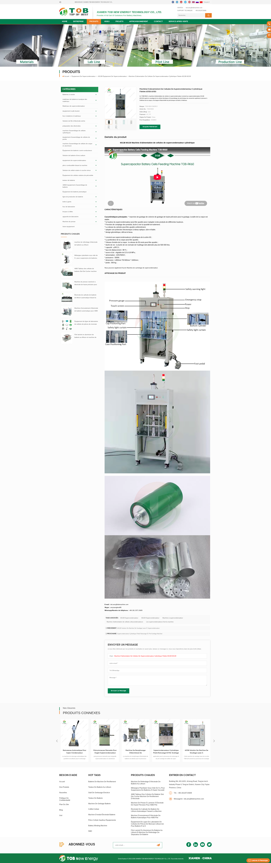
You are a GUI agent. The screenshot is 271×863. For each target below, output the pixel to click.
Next (214, 740)
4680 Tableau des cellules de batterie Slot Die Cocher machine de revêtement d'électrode (85, 270)
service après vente (178, 21)
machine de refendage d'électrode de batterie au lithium (85, 243)
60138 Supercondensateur (129, 618)
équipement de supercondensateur (84, 76)
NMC (90, 831)
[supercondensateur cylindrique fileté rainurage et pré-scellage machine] (112, 733)
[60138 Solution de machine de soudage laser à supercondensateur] (143, 733)
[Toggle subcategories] (96, 94)
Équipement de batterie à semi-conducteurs (77, 150)
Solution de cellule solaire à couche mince (77, 170)
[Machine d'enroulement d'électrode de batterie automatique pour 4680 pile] (67, 311)
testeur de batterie (69, 180)
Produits (93, 21)
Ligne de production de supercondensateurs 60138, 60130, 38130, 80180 (173, 752)
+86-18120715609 (200, 10)
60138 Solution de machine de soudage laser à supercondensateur (138, 628)
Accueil (66, 76)
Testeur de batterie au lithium (99, 787)
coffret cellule (93, 809)
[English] (193, 2)
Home (64, 21)
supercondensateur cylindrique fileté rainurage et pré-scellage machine (139, 633)
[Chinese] (201, 2)
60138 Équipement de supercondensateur (112, 76)
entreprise (78, 21)
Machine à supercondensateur (172, 618)
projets (119, 21)
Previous (57, 740)
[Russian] (197, 2)
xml (60, 815)
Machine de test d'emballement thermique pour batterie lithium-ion (204, 752)
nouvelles (63, 792)
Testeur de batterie (95, 798)
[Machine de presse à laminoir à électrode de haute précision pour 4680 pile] (67, 285)
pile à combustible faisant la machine (75, 165)
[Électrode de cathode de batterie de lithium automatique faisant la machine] (67, 298)
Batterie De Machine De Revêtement (102, 781)
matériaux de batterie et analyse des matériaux (75, 100)
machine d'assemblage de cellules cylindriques (74, 132)
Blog (61, 810)
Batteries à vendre (69, 94)
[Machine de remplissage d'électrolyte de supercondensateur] (82, 733)
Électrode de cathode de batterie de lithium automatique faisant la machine (85, 296)
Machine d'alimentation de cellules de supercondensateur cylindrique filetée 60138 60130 (145, 656)
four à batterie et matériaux (72, 116)
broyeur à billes (68, 211)
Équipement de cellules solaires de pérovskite (78, 175)
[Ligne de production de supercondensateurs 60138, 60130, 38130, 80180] (173, 733)
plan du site (64, 804)
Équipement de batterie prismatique (74, 192)
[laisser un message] (258, 860)
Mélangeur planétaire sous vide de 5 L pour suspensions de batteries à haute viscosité (86, 256)
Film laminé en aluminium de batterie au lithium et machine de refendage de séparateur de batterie (85, 336)
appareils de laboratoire (70, 216)
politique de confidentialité (64, 799)
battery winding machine (97, 825)
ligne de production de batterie (73, 197)
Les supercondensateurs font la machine (160, 622)
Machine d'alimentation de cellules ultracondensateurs (125, 622)
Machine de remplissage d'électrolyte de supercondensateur (82, 752)
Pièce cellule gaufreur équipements (102, 820)
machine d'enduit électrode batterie (101, 814)
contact (158, 21)
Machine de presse (69, 221)
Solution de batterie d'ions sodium (74, 155)
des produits (64, 787)
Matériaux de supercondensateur (74, 106)
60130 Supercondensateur (150, 618)
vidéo (107, 21)
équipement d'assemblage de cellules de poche (76, 138)
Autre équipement (69, 226)
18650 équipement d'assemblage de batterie (75, 186)
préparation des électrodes (72, 126)
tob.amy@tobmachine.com (194, 7)
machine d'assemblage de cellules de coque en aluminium (77, 145)
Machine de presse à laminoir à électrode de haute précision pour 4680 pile (85, 283)
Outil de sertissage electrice (99, 792)
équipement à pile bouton (71, 111)
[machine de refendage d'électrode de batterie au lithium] (67, 245)
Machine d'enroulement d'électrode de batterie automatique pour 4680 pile (86, 309)
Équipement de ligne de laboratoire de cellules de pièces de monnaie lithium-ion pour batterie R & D (86, 322)
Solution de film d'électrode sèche (74, 121)
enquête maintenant (150, 126)
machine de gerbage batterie (99, 803)
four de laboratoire (69, 206)
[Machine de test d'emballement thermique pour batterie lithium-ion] (204, 733)
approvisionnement (138, 21)
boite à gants (67, 201)
